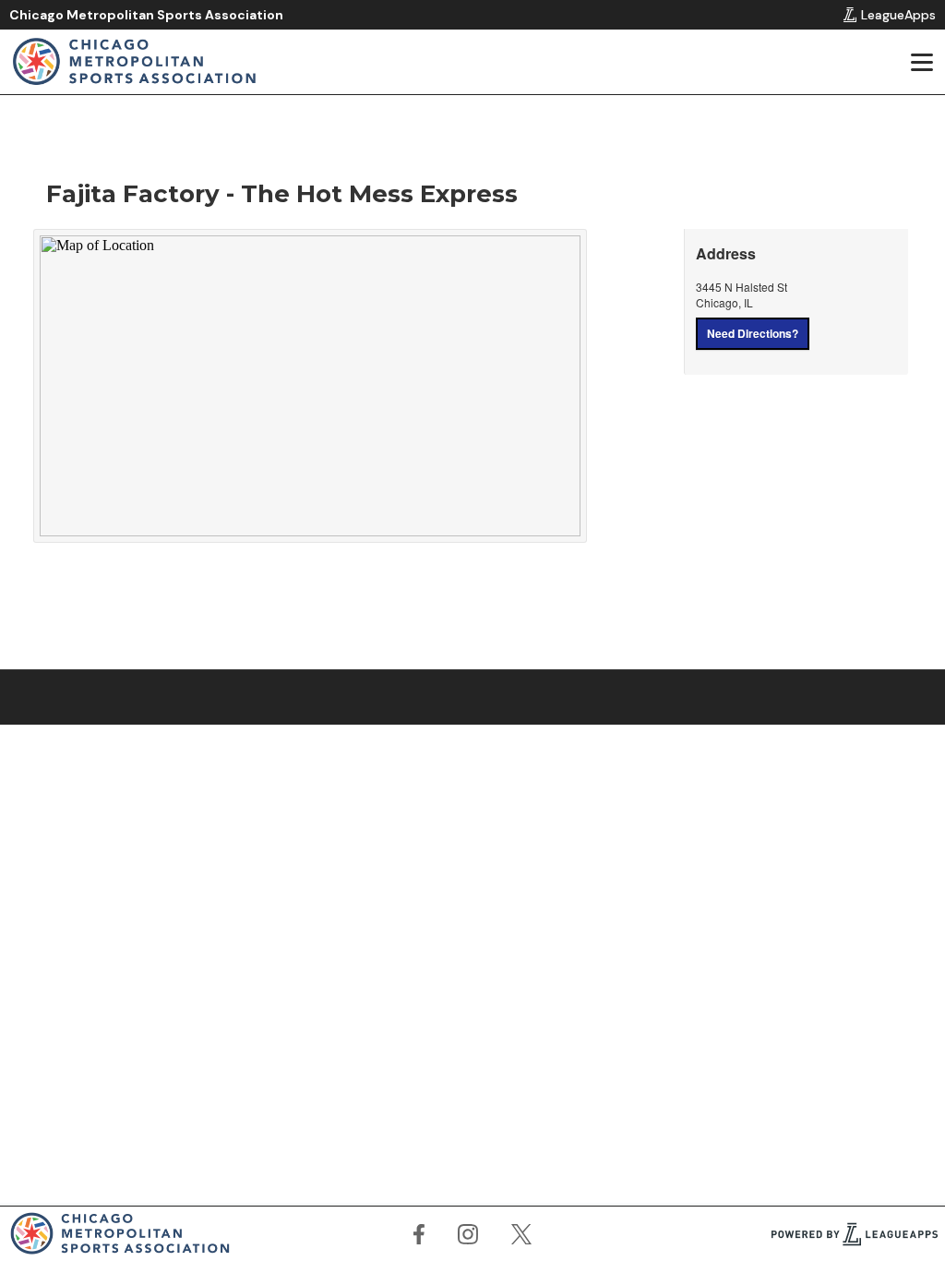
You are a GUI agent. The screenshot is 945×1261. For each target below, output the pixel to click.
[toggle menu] (921, 62)
